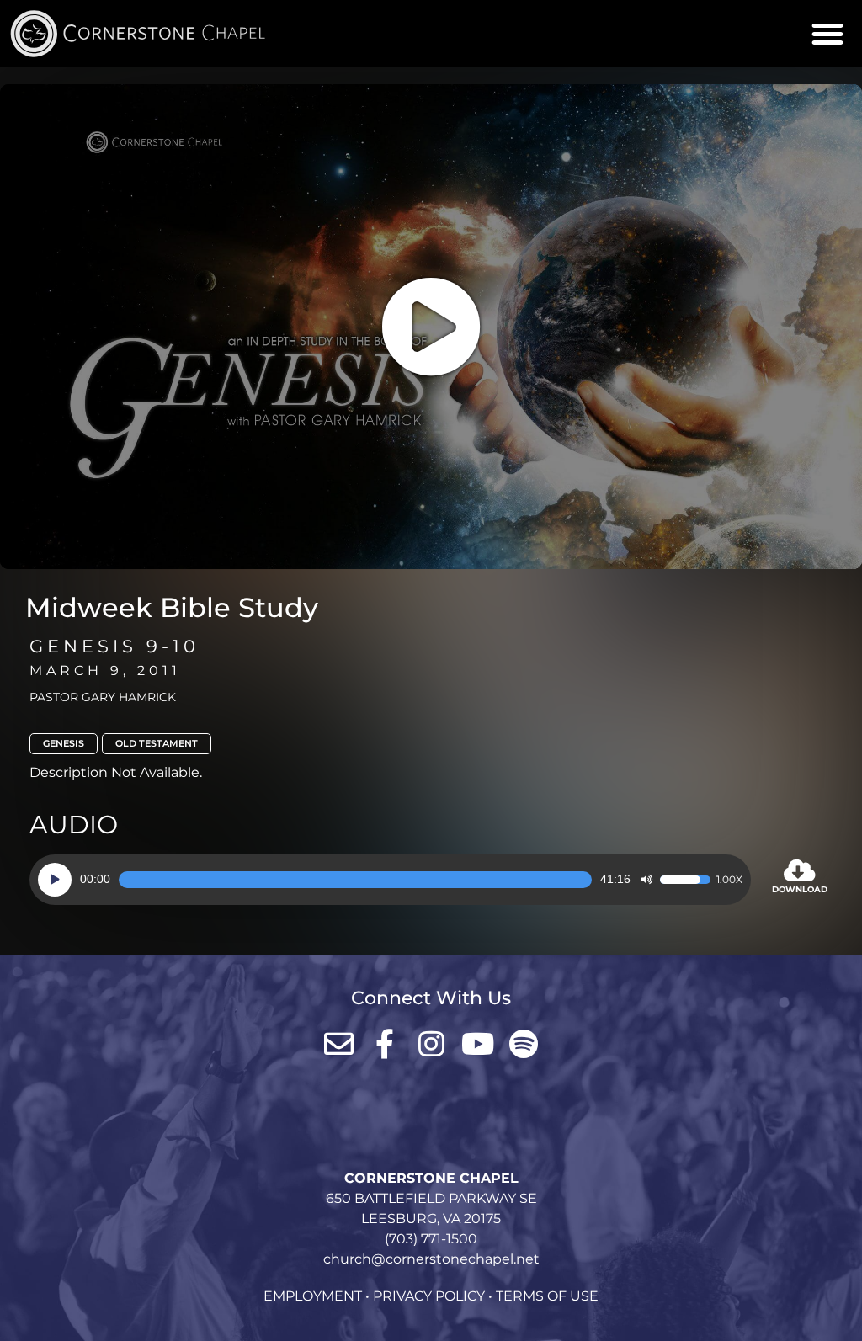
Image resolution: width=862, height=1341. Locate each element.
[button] (827, 33)
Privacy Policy (429, 1296)
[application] (390, 880)
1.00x (729, 880)
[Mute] (646, 879)
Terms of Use (547, 1296)
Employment (312, 1296)
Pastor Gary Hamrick (102, 697)
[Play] (55, 880)
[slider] (355, 879)
